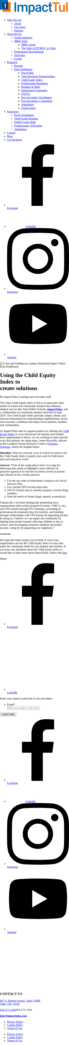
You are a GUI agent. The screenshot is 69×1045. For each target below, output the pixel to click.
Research (12, 62)
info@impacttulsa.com (13, 1015)
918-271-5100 (8, 1009)
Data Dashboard (23, 69)
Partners (18, 30)
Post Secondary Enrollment (36, 97)
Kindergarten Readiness (34, 83)
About (17, 23)
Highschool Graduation (34, 90)
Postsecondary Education (28, 125)
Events (18, 58)
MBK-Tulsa (21, 41)
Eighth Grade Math (25, 122)
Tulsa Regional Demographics (38, 76)
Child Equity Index (32, 79)
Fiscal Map (27, 72)
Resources (13, 111)
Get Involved (14, 139)
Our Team (19, 27)
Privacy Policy (15, 1021)
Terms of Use (14, 1028)
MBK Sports (28, 44)
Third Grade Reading (26, 118)
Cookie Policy (15, 1025)
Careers (11, 132)
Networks (19, 55)
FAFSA (25, 93)
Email (11, 704)
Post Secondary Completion (36, 100)
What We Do (14, 34)
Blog (10, 136)
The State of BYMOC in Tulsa (38, 48)
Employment (28, 108)
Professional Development (29, 51)
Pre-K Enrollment (24, 115)
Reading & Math (30, 86)
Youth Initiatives (23, 37)
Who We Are (14, 19)
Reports (18, 65)
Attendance (27, 104)
